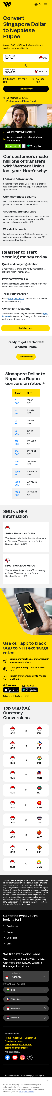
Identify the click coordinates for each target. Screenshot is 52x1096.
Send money (26, 89)
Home (8, 1038)
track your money (16, 298)
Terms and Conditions (16, 1048)
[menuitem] (7, 4)
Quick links (12, 938)
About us (17, 1038)
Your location (15, 973)
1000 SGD (17, 473)
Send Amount (10, 56)
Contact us (30, 1038)
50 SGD (17, 432)
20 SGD (17, 422)
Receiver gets (10, 70)
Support (11, 932)
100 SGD (17, 442)
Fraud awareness (14, 1041)
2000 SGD (17, 483)
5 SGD (17, 401)
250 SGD (17, 453)
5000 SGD (17, 493)
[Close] (47, 1081)
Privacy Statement (26, 1092)
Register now (25, 328)
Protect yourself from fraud (21, 101)
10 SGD (17, 412)
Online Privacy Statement (18, 1044)
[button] (37, 4)
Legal (9, 943)
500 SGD (17, 463)
